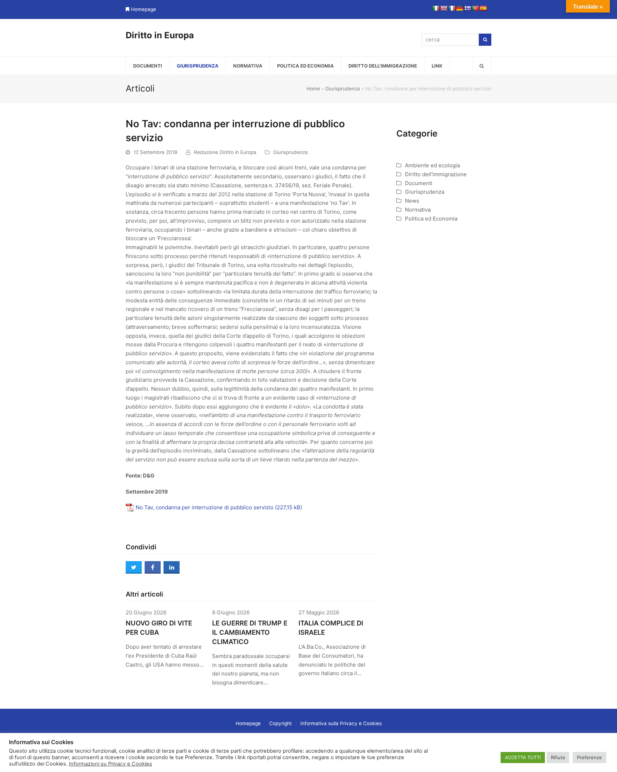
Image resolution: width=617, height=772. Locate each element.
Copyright (280, 723)
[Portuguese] (475, 8)
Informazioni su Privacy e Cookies (110, 764)
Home (313, 88)
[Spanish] (483, 8)
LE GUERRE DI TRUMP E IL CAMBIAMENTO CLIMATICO (249, 632)
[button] (481, 66)
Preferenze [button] (589, 757)
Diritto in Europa (160, 35)
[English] (443, 8)
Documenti (418, 183)
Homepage (143, 9)
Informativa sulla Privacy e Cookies (341, 723)
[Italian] (436, 8)
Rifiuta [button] (558, 757)
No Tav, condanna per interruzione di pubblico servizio (205, 507)
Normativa (418, 209)
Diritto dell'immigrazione (436, 174)
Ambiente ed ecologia (432, 165)
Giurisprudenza (342, 88)
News (412, 200)
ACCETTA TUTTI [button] (523, 757)
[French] (451, 8)
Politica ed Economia (431, 218)
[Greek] (467, 8)
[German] (459, 8)
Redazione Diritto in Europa (225, 152)
